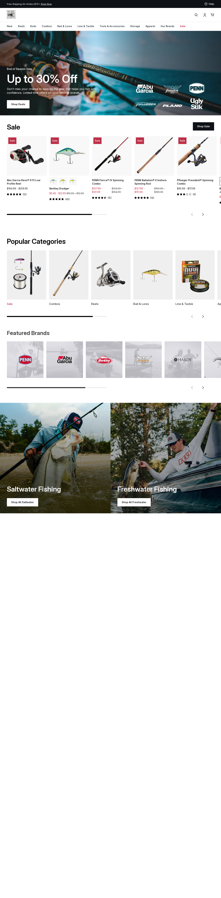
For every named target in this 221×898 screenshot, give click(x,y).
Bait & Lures (64, 26)
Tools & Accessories (112, 26)
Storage (135, 26)
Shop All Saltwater (22, 502)
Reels (21, 26)
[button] (192, 214)
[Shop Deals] (110, 73)
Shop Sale (203, 126)
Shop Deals (18, 104)
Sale (182, 26)
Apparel (150, 26)
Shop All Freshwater (134, 502)
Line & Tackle (86, 26)
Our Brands (167, 26)
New (9, 26)
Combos (47, 26)
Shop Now (46, 4)
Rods (33, 26)
